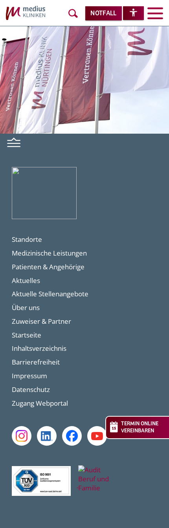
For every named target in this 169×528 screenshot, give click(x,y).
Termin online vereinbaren (139, 427)
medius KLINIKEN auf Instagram (21, 436)
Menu (14, 141)
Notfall (103, 13)
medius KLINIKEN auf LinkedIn (47, 436)
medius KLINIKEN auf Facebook (72, 436)
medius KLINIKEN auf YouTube (97, 436)
